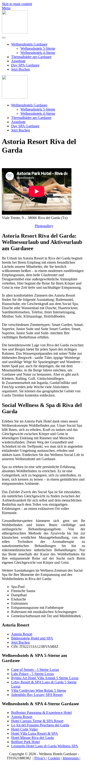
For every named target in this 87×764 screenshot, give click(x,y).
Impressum (71, 758)
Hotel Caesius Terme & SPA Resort (37, 721)
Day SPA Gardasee (25, 65)
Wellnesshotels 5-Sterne (37, 48)
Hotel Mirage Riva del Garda (32, 738)
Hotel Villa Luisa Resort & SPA (34, 733)
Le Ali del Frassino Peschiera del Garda (40, 725)
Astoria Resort (21, 634)
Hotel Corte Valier (24, 729)
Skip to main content (17, 4)
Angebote (18, 61)
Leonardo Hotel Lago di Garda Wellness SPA (44, 746)
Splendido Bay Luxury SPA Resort (37, 695)
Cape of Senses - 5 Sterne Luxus (35, 670)
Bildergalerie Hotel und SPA (32, 638)
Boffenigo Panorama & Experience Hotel (41, 713)
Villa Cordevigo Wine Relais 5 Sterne (38, 690)
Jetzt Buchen (20, 69)
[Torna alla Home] (15, 32)
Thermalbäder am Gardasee (31, 57)
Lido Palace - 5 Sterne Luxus (32, 674)
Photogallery (44, 226)
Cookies (54, 758)
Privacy (40, 758)
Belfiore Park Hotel (25, 742)
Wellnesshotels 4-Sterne (37, 53)
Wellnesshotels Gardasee (29, 44)
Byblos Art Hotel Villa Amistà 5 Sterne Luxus (44, 678)
